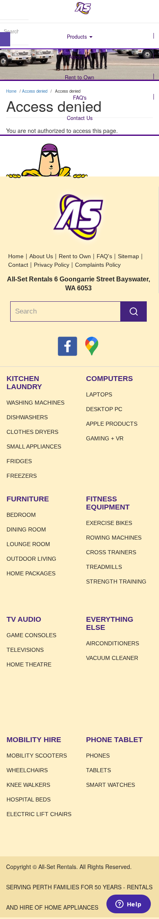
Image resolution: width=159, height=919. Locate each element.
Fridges (19, 461)
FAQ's (79, 97)
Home (83, 8)
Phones (98, 755)
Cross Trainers (111, 552)
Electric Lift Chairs (39, 814)
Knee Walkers (28, 785)
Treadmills (104, 567)
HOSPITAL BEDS (29, 799)
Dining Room (26, 529)
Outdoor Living (31, 558)
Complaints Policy (98, 264)
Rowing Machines (113, 537)
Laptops (99, 394)
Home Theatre (29, 664)
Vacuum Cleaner (112, 658)
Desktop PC (104, 409)
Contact (18, 264)
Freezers (22, 476)
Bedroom (21, 515)
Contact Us (80, 118)
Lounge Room (28, 544)
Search (134, 311)
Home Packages (31, 573)
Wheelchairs (27, 770)
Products (77, 36)
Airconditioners (112, 643)
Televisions (25, 650)
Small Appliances (34, 446)
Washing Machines (35, 402)
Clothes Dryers (32, 432)
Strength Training (116, 581)
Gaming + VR (105, 438)
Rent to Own (79, 77)
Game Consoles (31, 635)
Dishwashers (27, 417)
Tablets (98, 770)
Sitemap (128, 256)
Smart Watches (110, 785)
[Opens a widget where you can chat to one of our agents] (128, 905)
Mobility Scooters (37, 755)
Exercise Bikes (109, 523)
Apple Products (111, 423)
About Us (79, 57)
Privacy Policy (51, 264)
